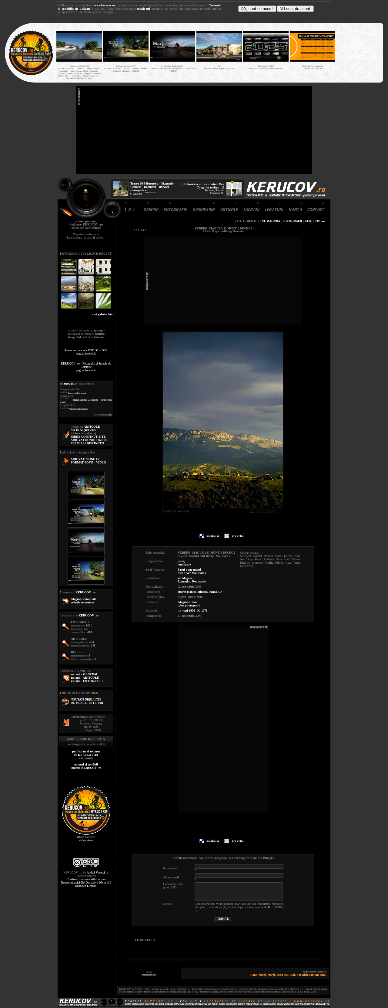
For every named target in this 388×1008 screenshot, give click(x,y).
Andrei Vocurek (96, 872)
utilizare (86, 766)
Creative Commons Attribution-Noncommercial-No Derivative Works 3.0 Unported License (86, 882)
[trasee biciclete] (31, 74)
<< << (140, 230)
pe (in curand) (86, 755)
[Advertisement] (194, 129)
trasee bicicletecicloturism (86, 838)
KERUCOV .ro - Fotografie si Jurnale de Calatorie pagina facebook (86, 367)
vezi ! (102, 314)
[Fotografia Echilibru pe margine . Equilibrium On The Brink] (69, 308)
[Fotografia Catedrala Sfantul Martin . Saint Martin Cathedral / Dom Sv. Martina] (86, 291)
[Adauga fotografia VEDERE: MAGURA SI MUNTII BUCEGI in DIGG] (236, 537)
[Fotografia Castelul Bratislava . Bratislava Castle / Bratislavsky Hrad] (86, 274)
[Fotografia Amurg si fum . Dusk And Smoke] (86, 308)
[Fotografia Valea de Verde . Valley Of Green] (103, 291)
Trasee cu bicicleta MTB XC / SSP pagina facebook (86, 351)
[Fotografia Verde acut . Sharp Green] (103, 308)
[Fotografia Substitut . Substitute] (69, 274)
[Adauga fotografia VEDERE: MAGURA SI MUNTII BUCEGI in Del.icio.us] (211, 537)
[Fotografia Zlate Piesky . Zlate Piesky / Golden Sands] (69, 291)
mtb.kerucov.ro (151, 193)
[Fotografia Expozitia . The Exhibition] (103, 274)
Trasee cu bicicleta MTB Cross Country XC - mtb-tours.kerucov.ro (358, 51)
